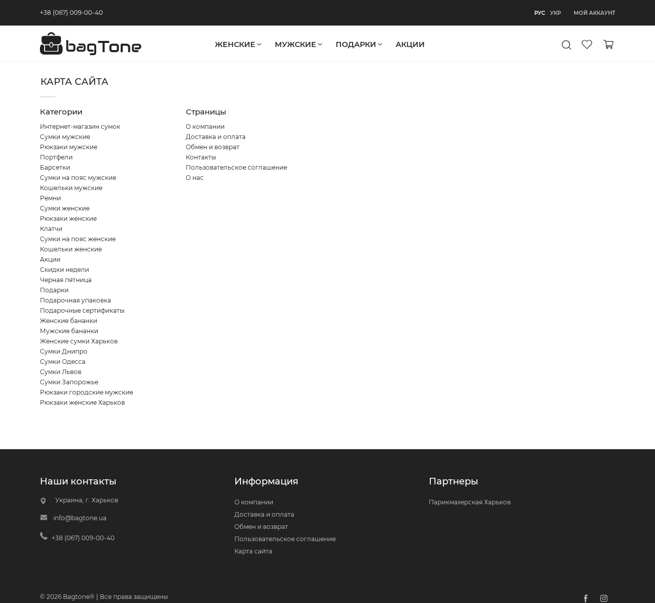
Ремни (50, 198)
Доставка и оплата (216, 137)
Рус (539, 13)
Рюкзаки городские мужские (86, 392)
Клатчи (51, 229)
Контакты (201, 157)
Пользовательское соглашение (236, 167)
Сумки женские (65, 208)
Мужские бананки (69, 331)
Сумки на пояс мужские (78, 177)
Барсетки (55, 167)
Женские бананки (68, 320)
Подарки (54, 290)
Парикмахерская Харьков (470, 502)
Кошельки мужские (71, 188)
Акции (50, 259)
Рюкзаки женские (68, 218)
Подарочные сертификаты (82, 310)
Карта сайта (253, 551)
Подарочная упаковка (75, 300)
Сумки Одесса (62, 361)
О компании (205, 126)
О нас (195, 177)
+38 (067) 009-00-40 (71, 12)
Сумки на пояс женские (78, 239)
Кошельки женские (71, 249)
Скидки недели (64, 269)
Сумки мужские (65, 137)
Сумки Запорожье (69, 382)
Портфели (56, 157)
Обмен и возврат (212, 147)
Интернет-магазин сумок (80, 126)
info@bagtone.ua (79, 518)
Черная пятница (66, 280)
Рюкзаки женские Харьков (82, 402)
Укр (555, 13)
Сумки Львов (60, 372)
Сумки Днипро (64, 351)
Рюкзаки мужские (68, 147)
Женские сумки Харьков (79, 341)
